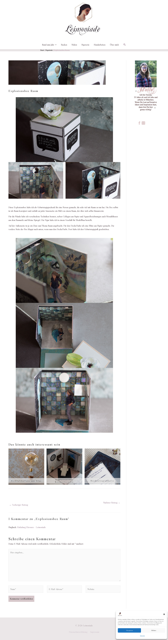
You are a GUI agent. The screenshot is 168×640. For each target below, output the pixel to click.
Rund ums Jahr (48, 44)
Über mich (114, 44)
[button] (164, 614)
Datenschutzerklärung (78, 632)
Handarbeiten (99, 44)
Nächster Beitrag (111, 502)
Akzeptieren (129, 630)
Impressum (142, 635)
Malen (74, 44)
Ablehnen (153, 630)
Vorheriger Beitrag (18, 504)
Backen (64, 44)
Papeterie (85, 44)
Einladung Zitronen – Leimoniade (31, 527)
